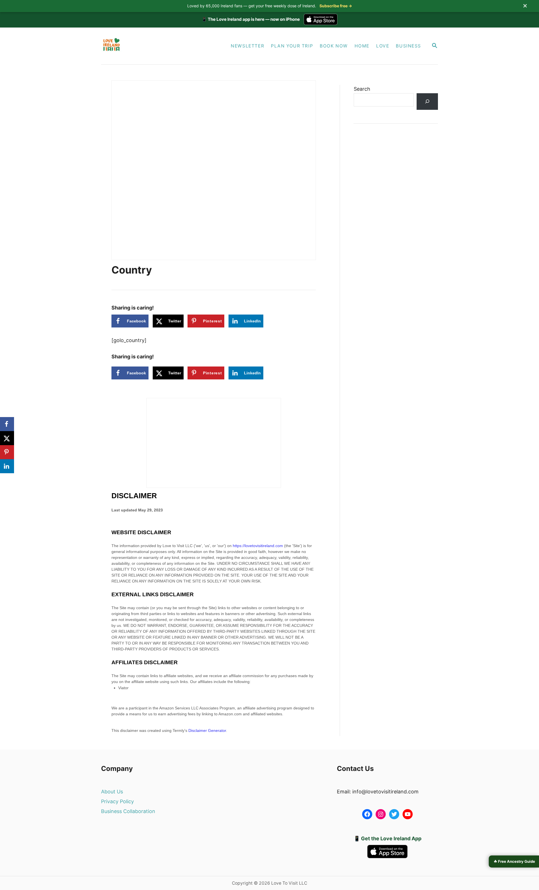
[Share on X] (7, 438)
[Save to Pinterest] (7, 452)
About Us (112, 792)
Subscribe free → (335, 5)
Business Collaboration (128, 811)
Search (362, 89)
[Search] (427, 101)
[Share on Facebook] (7, 424)
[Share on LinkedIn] (7, 466)
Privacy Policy (117, 801)
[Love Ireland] (153, 46)
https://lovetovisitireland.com (258, 545)
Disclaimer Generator (207, 730)
